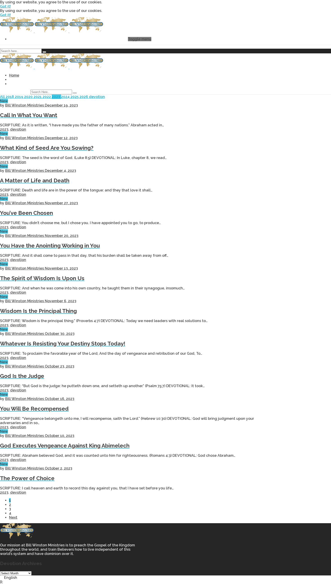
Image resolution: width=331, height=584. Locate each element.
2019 (19, 97)
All (3, 97)
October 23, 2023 (59, 366)
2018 (10, 97)
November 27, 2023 (61, 203)
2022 (47, 97)
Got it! (5, 6)
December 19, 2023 (61, 105)
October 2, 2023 (58, 468)
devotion (97, 97)
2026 (84, 97)
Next (13, 517)
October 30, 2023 (60, 334)
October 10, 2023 (59, 436)
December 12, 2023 (61, 138)
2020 (29, 97)
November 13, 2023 (61, 268)
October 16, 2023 (59, 399)
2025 (74, 97)
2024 (65, 97)
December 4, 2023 (60, 170)
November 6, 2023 (60, 301)
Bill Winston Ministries (25, 105)
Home (14, 75)
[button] (165, 577)
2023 (56, 97)
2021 (38, 97)
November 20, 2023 (61, 236)
